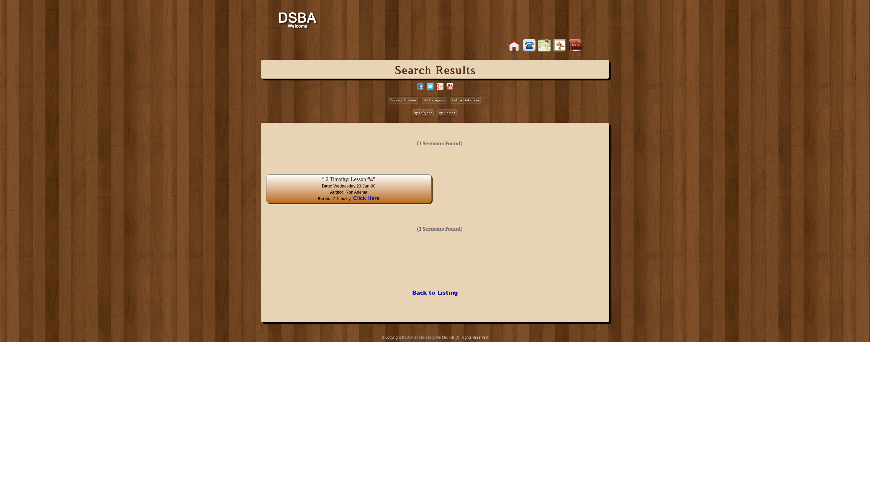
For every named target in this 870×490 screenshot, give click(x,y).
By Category (434, 100)
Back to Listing (435, 293)
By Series (447, 113)
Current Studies (403, 100)
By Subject (423, 113)
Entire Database (465, 100)
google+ (440, 86)
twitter (430, 86)
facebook (420, 86)
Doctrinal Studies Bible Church (428, 337)
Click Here (366, 198)
